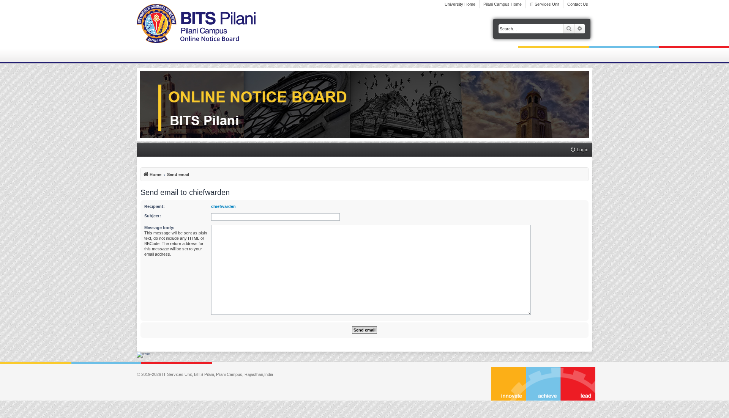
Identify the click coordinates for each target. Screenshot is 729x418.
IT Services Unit (544, 4)
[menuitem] (579, 150)
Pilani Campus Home (502, 4)
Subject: (152, 216)
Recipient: (154, 206)
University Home (460, 4)
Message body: (159, 227)
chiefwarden (223, 206)
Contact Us (577, 4)
